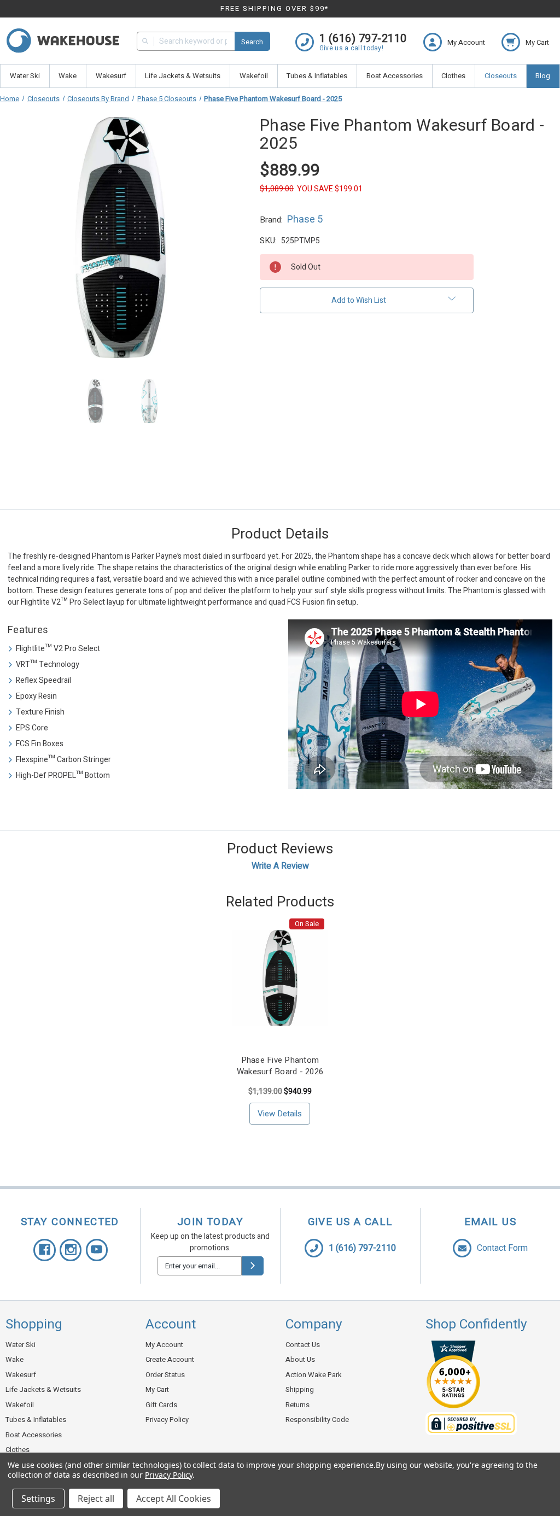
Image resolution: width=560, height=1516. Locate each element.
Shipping (299, 1389)
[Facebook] (44, 1250)
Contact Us (302, 1344)
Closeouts (501, 76)
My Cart (157, 1389)
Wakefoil (254, 76)
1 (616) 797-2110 (362, 1248)
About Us (300, 1359)
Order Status (165, 1374)
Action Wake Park (313, 1374)
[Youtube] (97, 1250)
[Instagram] (71, 1250)
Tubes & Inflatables (317, 76)
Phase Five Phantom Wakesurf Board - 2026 (280, 1066)
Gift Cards (161, 1405)
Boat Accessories (394, 76)
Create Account (169, 1359)
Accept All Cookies (173, 1498)
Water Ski (25, 76)
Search (252, 42)
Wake (68, 76)
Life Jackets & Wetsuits (182, 76)
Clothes (453, 76)
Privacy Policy (167, 1419)
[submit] (253, 1265)
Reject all (96, 1498)
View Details (280, 1114)
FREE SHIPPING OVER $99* (274, 8)
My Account (164, 1344)
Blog (542, 76)
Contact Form (502, 1248)
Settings (38, 1498)
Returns (297, 1405)
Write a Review (280, 866)
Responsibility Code (317, 1419)
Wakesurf (111, 76)
